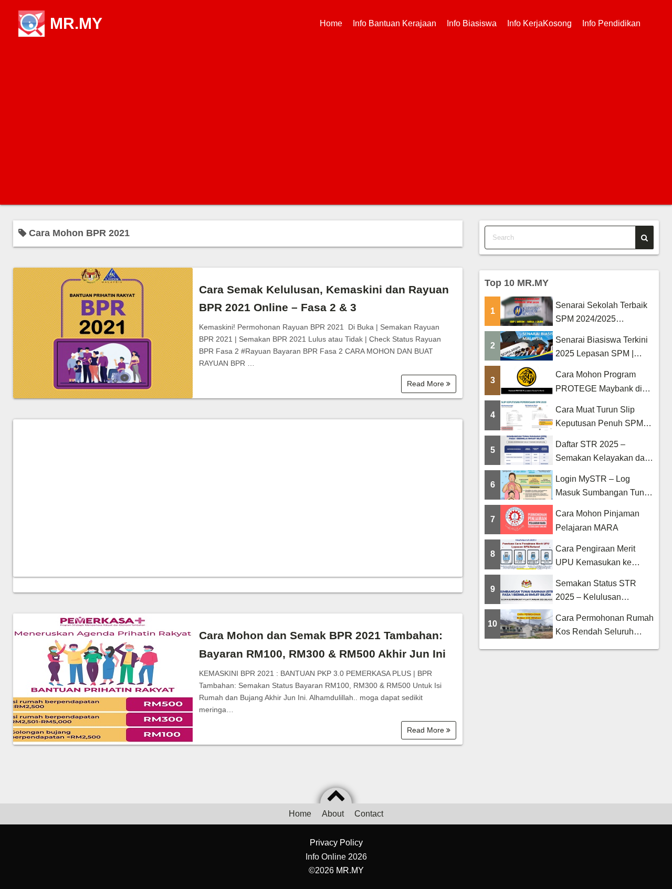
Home (331, 23)
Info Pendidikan (611, 23)
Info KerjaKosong (539, 23)
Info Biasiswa (472, 23)
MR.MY (76, 23)
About (333, 813)
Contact (368, 813)
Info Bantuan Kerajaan (394, 23)
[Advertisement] (336, 125)
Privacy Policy (336, 842)
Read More (426, 383)
